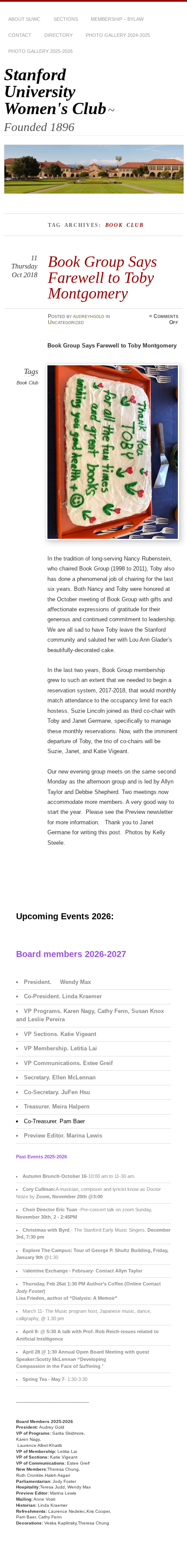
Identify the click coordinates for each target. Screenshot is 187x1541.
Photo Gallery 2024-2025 (118, 35)
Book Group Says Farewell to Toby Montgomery (102, 277)
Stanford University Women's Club (55, 91)
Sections (65, 19)
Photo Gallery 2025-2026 (40, 51)
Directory (58, 35)
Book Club (27, 382)
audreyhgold (88, 316)
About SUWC (24, 19)
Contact (19, 35)
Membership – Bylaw (117, 19)
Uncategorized (66, 322)
